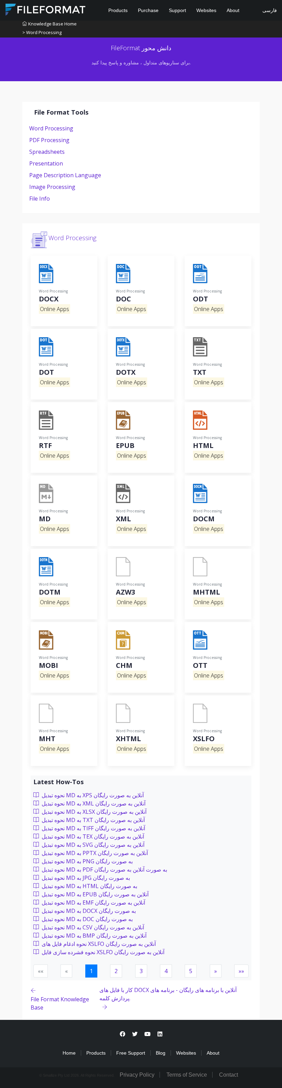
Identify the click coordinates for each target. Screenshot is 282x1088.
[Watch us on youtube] (147, 1034)
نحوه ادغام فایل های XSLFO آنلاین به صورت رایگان (98, 944)
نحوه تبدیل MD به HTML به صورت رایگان (88, 886)
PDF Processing (49, 140)
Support (177, 10)
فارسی (269, 10)
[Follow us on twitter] (135, 1034)
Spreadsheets (47, 152)
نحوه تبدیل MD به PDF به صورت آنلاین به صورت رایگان (103, 869)
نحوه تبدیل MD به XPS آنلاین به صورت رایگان (92, 795)
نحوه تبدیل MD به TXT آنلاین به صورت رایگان (92, 820)
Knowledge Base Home (52, 24)
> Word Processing (42, 32)
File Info (39, 198)
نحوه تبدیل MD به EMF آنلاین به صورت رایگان (92, 902)
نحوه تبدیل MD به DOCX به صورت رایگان (88, 911)
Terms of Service (186, 1075)
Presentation (46, 163)
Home (69, 1053)
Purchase (148, 10)
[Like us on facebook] (122, 1034)
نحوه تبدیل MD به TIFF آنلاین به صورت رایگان (92, 828)
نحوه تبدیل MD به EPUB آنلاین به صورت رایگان (94, 894)
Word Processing (51, 128)
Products (118, 10)
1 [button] (91, 971)
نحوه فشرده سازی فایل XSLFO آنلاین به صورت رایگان (102, 952)
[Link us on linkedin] (160, 1034)
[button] (215, 971)
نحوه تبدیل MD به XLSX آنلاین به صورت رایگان (93, 811)
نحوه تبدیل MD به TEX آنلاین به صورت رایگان (92, 836)
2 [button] (116, 971)
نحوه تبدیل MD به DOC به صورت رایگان (86, 919)
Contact (228, 1075)
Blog (160, 1053)
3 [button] (141, 971)
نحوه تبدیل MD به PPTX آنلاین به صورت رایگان (94, 853)
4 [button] (165, 971)
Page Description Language (65, 175)
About (233, 10)
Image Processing (52, 187)
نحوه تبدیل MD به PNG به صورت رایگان (86, 861)
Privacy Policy (137, 1075)
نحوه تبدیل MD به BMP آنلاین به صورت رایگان (93, 935)
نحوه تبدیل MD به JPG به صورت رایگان (85, 878)
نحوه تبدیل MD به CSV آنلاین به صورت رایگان (92, 927)
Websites (206, 10)
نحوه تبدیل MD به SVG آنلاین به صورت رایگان (92, 845)
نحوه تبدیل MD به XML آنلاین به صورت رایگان (92, 803)
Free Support (130, 1053)
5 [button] (190, 971)
